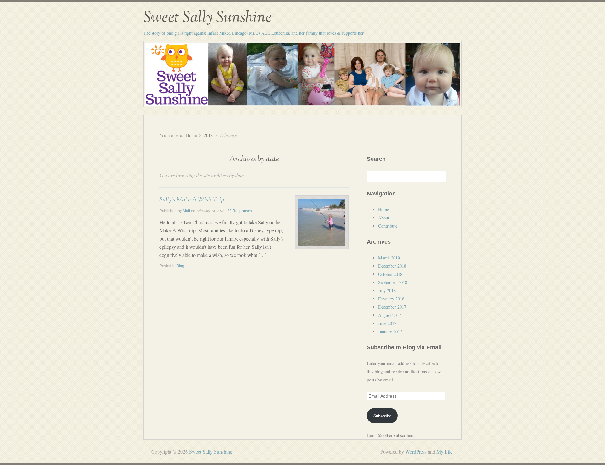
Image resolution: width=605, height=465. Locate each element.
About (383, 218)
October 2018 (390, 274)
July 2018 (387, 291)
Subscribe (382, 416)
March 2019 (389, 258)
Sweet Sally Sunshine (207, 17)
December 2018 (392, 266)
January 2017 (390, 331)
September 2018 (392, 282)
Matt (186, 211)
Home (191, 135)
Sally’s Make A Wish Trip (191, 199)
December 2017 (392, 307)
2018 (208, 135)
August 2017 (389, 315)
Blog (180, 266)
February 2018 (391, 299)
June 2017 (387, 323)
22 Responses (239, 211)
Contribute (387, 226)
